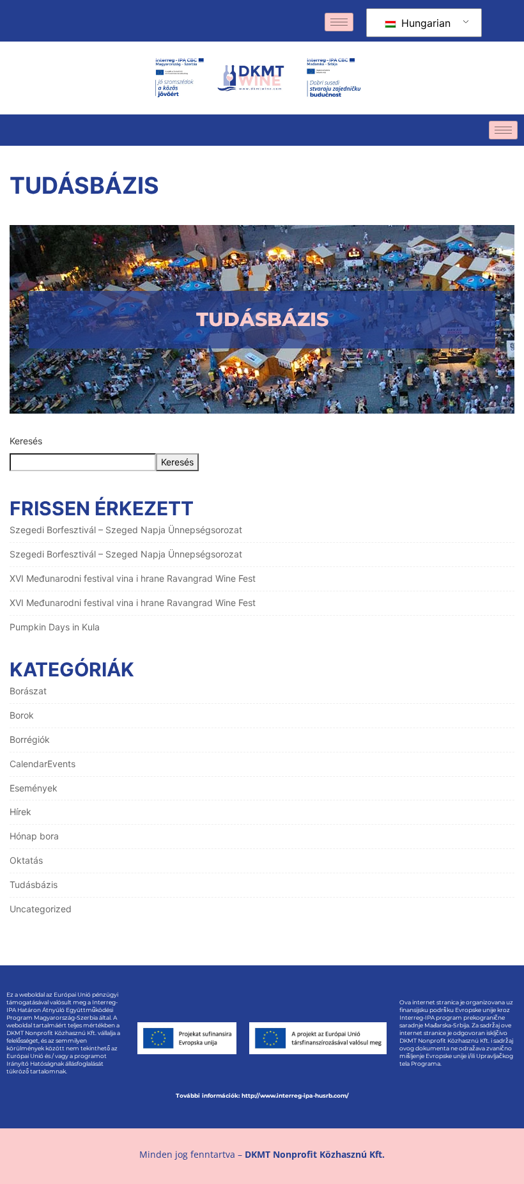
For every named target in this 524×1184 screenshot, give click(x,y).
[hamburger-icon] (339, 22)
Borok (22, 715)
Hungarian (424, 23)
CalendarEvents (42, 763)
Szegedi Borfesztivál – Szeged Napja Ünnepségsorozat (126, 529)
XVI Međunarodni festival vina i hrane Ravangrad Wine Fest (133, 578)
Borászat (28, 690)
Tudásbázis (34, 884)
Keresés (26, 440)
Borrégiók (30, 739)
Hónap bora (34, 835)
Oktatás (26, 860)
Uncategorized (41, 908)
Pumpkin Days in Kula (55, 626)
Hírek (20, 811)
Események (34, 788)
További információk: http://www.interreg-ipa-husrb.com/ (262, 1095)
